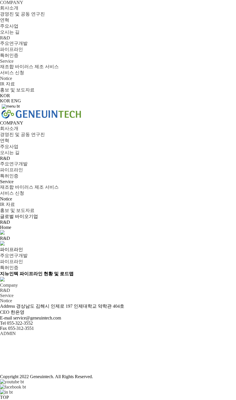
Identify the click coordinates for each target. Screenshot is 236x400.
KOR (5, 100)
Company (9, 285)
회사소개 (9, 7)
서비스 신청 (12, 72)
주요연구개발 (14, 43)
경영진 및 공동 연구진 (22, 14)
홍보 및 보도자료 (17, 89)
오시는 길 (10, 32)
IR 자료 (7, 83)
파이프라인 (11, 49)
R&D (5, 37)
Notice (6, 78)
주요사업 (9, 26)
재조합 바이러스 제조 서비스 (29, 66)
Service (7, 61)
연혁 (4, 20)
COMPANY (11, 2)
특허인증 (9, 55)
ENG (16, 100)
